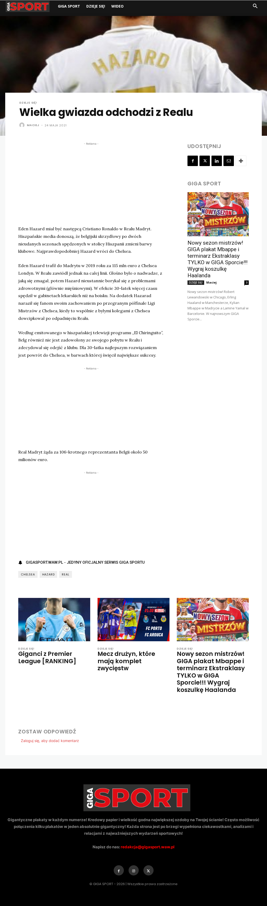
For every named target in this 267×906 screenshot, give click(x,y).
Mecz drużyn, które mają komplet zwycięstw (126, 661)
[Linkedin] (216, 161)
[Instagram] (134, 870)
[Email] (228, 161)
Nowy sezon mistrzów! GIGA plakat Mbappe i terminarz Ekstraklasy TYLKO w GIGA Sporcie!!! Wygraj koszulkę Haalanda (217, 259)
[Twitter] (204, 161)
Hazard (48, 574)
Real (65, 574)
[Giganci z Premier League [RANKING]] (54, 619)
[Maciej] (22, 125)
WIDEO (117, 6)
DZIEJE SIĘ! (95, 6)
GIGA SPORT (69, 6)
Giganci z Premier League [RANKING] (47, 657)
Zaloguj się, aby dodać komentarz (50, 740)
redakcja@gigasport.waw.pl (147, 846)
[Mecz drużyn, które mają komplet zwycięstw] (133, 619)
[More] (240, 161)
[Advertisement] (91, 183)
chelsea (28, 574)
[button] (255, 6)
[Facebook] (192, 161)
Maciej (33, 125)
